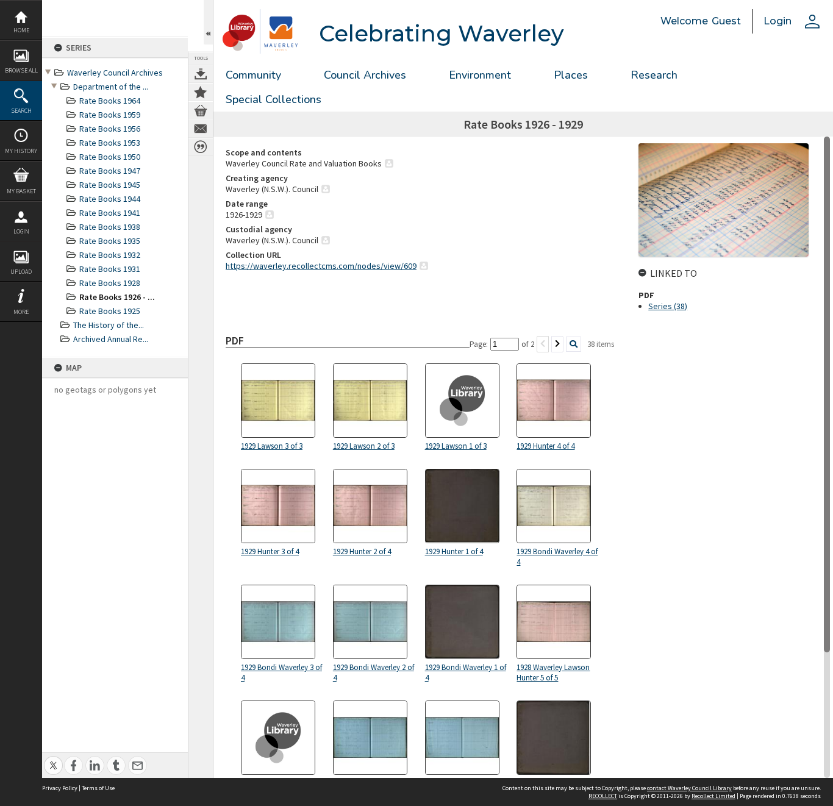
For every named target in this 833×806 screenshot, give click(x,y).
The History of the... (108, 324)
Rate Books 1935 (109, 240)
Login (21, 231)
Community (253, 75)
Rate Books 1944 (109, 198)
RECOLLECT (602, 796)
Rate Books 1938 (109, 226)
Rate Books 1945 (109, 184)
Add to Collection (200, 92)
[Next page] (557, 344)
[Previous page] (543, 344)
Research (654, 75)
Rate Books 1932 (109, 254)
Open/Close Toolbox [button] (208, 22)
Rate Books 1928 (109, 282)
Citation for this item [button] (200, 147)
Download (200, 74)
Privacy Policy (59, 788)
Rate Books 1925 (109, 310)
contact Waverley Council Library (689, 788)
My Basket (21, 191)
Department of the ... (110, 86)
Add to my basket (200, 110)
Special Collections (273, 99)
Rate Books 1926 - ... (117, 296)
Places (571, 75)
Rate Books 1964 (109, 100)
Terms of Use (98, 788)
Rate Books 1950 (109, 156)
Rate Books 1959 (109, 114)
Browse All (21, 70)
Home (21, 30)
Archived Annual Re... (110, 338)
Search (21, 111)
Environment (480, 75)
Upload (21, 272)
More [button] (21, 312)
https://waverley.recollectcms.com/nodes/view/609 (321, 265)
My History (21, 151)
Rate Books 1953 (109, 142)
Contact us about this (200, 128)
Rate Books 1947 (109, 170)
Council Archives (365, 75)
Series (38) (667, 306)
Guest (726, 21)
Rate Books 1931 (109, 268)
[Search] (573, 344)
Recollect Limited (713, 796)
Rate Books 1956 (109, 128)
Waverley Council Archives (115, 72)
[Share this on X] (53, 759)
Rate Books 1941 (109, 212)
